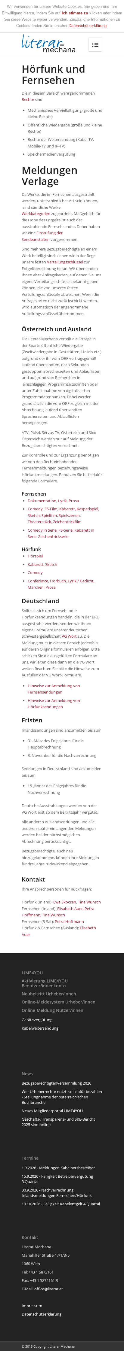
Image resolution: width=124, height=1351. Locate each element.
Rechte (28, 99)
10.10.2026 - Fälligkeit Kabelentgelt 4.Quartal (61, 1204)
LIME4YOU (32, 973)
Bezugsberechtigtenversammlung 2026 (56, 1083)
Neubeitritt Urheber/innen (49, 994)
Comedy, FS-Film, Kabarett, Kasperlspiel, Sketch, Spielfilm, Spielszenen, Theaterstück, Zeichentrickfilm (63, 515)
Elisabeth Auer (70, 908)
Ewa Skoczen (64, 902)
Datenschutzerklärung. (88, 25)
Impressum (32, 1305)
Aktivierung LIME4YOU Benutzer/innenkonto (45, 983)
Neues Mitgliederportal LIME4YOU (52, 1110)
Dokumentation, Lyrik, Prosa (53, 500)
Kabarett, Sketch (42, 564)
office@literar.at (48, 1289)
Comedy (35, 572)
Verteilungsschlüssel (65, 262)
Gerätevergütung (37, 1019)
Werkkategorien (36, 213)
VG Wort (69, 636)
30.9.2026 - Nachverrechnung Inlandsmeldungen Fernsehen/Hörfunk (57, 1192)
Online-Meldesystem (43, 1002)
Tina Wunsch (89, 902)
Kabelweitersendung (40, 1028)
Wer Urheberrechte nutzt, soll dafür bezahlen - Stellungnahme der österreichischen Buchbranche (62, 1097)
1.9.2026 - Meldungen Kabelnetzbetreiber (58, 1167)
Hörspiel (35, 556)
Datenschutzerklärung (41, 1314)
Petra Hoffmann (69, 921)
